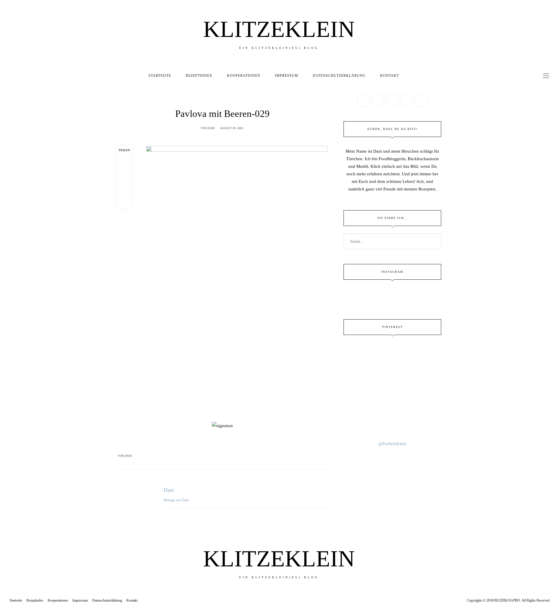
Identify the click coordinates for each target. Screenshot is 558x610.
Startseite (160, 76)
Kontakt (389, 76)
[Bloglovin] (421, 100)
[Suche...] (411, 75)
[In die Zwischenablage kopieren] (124, 201)
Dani (211, 128)
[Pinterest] (124, 188)
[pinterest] (6, 274)
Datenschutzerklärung (339, 76)
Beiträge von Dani (176, 500)
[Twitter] (124, 174)
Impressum (286, 76)
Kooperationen (243, 76)
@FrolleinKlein (392, 443)
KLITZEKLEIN (279, 29)
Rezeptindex (199, 76)
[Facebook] (124, 161)
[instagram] (6, 286)
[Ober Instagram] (392, 100)
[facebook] (6, 250)
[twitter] (6, 262)
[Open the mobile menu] (546, 76)
